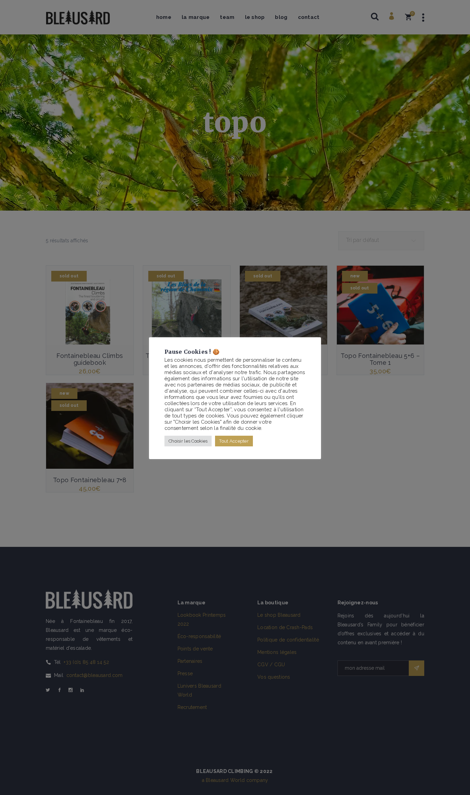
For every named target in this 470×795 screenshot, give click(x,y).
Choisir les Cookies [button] (188, 441)
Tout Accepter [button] (234, 441)
